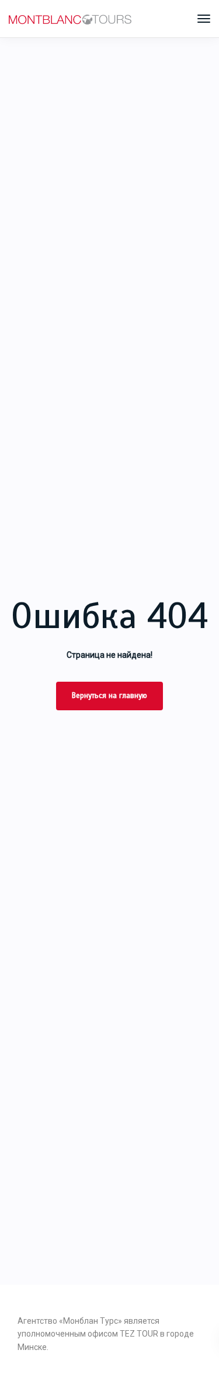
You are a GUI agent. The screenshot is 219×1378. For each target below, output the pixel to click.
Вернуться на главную (109, 695)
